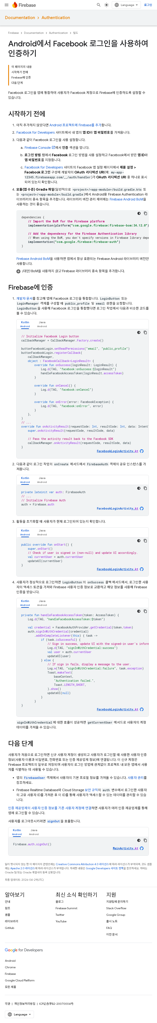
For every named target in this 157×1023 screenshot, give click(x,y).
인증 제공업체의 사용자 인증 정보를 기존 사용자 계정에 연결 (49, 808)
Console (38, 148)
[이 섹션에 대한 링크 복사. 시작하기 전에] (49, 114)
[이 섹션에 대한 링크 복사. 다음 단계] (37, 744)
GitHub (9, 928)
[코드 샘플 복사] (145, 213)
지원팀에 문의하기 (117, 902)
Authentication (55, 17)
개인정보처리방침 (24, 1003)
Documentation (20, 17)
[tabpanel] (83, 393)
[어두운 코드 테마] (139, 213)
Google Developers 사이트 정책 (104, 868)
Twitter (60, 915)
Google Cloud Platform (20, 980)
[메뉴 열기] (6, 5)
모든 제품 (10, 987)
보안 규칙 (91, 790)
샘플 (7, 915)
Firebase (13, 33)
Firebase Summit (66, 908)
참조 (7, 908)
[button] (82, 271)
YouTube (61, 921)
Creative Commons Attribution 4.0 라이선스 (82, 864)
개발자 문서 (24, 299)
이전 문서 (112, 934)
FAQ (109, 928)
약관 (7, 1003)
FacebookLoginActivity (117, 508)
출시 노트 (112, 921)
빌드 (75, 33)
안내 (7, 902)
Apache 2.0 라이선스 (22, 868)
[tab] (25, 324)
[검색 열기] (98, 4)
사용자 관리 (136, 778)
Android (10, 961)
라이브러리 (11, 921)
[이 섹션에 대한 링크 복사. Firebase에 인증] (57, 288)
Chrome (10, 967)
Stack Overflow (116, 908)
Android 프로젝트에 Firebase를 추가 (75, 125)
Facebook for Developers (35, 133)
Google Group (115, 915)
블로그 (60, 902)
